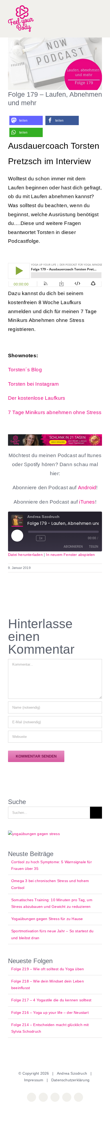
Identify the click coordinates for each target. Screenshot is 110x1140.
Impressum (34, 1080)
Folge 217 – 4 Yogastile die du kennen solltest (51, 1000)
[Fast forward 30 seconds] (50, 538)
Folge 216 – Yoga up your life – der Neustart (50, 1012)
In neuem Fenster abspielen (70, 554)
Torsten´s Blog (25, 369)
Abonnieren (73, 546)
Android (87, 487)
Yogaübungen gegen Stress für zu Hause (47, 919)
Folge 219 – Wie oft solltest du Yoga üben (47, 969)
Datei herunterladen (25, 554)
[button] (26, 120)
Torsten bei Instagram (33, 384)
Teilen (93, 546)
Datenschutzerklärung (70, 1080)
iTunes (86, 502)
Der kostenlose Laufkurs (36, 398)
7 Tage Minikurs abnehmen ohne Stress (54, 412)
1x (40, 538)
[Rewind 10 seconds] (31, 538)
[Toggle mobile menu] (100, 18)
